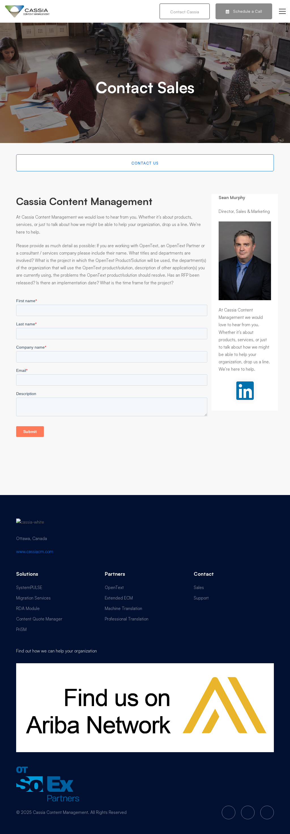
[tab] (145, 162)
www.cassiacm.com (34, 551)
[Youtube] (248, 812)
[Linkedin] (267, 812)
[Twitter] (228, 812)
